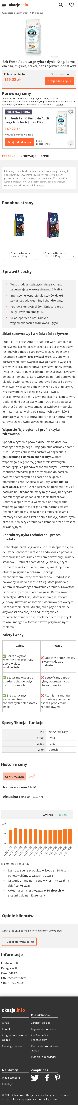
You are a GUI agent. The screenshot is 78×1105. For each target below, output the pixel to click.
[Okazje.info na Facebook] (47, 1078)
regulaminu (30, 1099)
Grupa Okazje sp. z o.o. (31, 1095)
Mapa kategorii (11, 1077)
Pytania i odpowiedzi (43, 1057)
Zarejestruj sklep (40, 1022)
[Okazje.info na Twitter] (35, 1078)
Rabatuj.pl (8, 1084)
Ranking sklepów (12, 1046)
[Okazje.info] (20, 5)
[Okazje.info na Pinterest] (57, 1078)
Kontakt (7, 1029)
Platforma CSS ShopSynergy (39, 1038)
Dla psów (37, 12)
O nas (5, 1022)
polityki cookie (51, 1099)
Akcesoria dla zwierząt (15, 12)
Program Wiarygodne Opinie (14, 1038)
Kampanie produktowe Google (44, 1048)
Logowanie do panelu (44, 1029)
